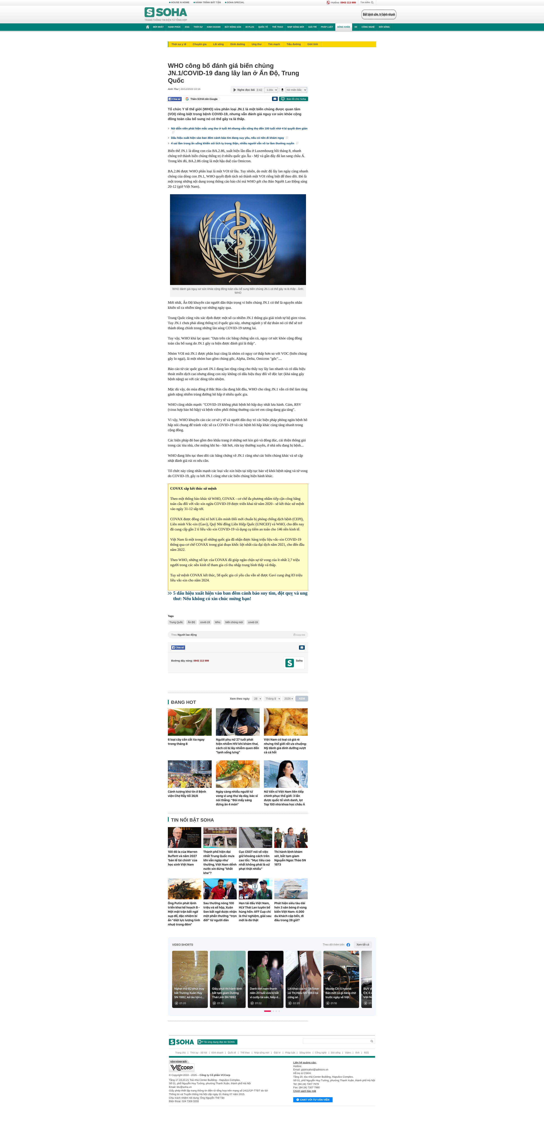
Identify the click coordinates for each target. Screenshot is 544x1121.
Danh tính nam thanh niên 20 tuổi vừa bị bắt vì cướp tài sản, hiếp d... (265, 993)
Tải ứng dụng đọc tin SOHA (219, 1041)
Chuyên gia (200, 44)
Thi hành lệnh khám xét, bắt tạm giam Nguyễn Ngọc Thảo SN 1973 (290, 858)
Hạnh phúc (174, 27)
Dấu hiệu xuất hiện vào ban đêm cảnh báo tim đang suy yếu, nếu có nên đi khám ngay (228, 137)
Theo (238, 634)
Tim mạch (274, 44)
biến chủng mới (234, 622)
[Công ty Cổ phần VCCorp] (220, 1066)
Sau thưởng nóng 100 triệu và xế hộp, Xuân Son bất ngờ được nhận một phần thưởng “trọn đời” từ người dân (220, 911)
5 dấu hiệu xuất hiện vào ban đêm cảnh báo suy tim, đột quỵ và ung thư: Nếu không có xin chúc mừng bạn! (240, 595)
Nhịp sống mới (295, 27)
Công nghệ (368, 27)
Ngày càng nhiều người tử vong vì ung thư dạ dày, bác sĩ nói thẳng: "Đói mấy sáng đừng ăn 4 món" (237, 798)
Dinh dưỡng (237, 44)
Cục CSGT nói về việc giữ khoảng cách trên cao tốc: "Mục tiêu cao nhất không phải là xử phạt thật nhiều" (255, 860)
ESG (187, 27)
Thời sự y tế (178, 44)
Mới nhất (158, 27)
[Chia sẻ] (175, 99)
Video (348, 1053)
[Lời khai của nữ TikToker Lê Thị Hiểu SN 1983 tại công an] (303, 979)
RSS (366, 1053)
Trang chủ (180, 1053)
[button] (267, 1011)
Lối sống (218, 44)
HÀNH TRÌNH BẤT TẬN (208, 2)
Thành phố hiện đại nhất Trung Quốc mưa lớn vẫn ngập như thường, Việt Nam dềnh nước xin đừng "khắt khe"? (220, 862)
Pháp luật (327, 27)
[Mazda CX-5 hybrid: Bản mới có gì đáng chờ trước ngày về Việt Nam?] (341, 979)
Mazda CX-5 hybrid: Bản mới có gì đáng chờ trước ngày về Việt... (341, 993)
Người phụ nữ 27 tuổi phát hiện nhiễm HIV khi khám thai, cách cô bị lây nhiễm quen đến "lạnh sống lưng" (237, 746)
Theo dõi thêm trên (333, 944)
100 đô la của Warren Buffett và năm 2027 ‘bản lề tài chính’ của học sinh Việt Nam (182, 858)
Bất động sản (233, 27)
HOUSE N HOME (180, 2)
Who (217, 622)
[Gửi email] (275, 99)
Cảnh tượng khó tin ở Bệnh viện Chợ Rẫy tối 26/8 (187, 794)
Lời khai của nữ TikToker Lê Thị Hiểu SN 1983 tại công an (303, 993)
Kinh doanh (214, 27)
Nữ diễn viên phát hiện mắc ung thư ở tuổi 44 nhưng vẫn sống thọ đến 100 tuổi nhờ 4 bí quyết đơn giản (239, 128)
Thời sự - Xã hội (198, 1053)
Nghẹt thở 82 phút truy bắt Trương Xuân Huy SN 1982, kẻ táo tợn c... (189, 993)
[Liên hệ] (302, 647)
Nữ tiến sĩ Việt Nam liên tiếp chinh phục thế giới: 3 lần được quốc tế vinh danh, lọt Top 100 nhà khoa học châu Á (284, 798)
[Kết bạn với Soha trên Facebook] (289, 663)
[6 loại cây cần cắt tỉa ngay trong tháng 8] (190, 722)
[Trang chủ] (165, 14)
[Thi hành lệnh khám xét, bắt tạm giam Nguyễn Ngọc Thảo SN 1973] (291, 837)
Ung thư (257, 44)
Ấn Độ (191, 622)
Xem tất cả (363, 944)
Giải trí (312, 27)
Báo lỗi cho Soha (296, 99)
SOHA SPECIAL (235, 2)
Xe (355, 27)
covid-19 (205, 622)
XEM (302, 698)
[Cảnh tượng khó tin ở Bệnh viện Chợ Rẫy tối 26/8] (190, 774)
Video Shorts (182, 945)
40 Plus (249, 27)
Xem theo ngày (239, 698)
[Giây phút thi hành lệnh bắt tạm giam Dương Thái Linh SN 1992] (228, 979)
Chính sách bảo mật (304, 1091)
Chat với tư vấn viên (314, 1099)
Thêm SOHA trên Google (204, 99)
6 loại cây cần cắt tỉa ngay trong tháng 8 (186, 742)
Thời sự (198, 27)
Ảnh (357, 1053)
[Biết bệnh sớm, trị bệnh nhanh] (379, 14)
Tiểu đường (294, 44)
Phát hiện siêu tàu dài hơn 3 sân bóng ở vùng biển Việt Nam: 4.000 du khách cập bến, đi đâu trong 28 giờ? (290, 911)
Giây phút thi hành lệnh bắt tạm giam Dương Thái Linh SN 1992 (227, 993)
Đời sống (384, 27)
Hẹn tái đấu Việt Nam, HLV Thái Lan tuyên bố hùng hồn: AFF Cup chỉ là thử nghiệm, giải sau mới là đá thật (255, 911)
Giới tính (312, 44)
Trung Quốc (176, 622)
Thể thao (277, 27)
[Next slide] (366, 981)
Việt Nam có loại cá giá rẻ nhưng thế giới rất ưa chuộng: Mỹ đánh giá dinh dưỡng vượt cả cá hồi (285, 746)
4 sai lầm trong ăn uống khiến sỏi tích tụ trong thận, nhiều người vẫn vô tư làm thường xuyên (233, 143)
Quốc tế (263, 27)
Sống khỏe (343, 27)
